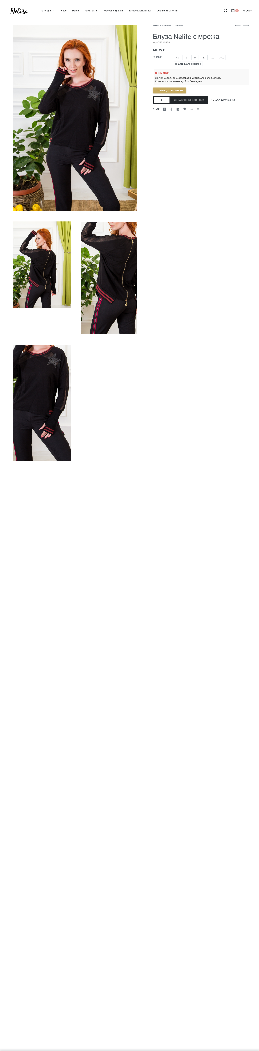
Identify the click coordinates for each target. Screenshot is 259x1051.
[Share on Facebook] (171, 109)
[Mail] (191, 109)
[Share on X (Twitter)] (164, 109)
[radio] (177, 57)
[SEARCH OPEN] (225, 10)
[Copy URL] (198, 109)
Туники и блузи (162, 25)
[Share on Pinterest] (184, 109)
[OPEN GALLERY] (75, 118)
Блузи (179, 25)
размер (157, 57)
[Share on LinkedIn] (178, 109)
